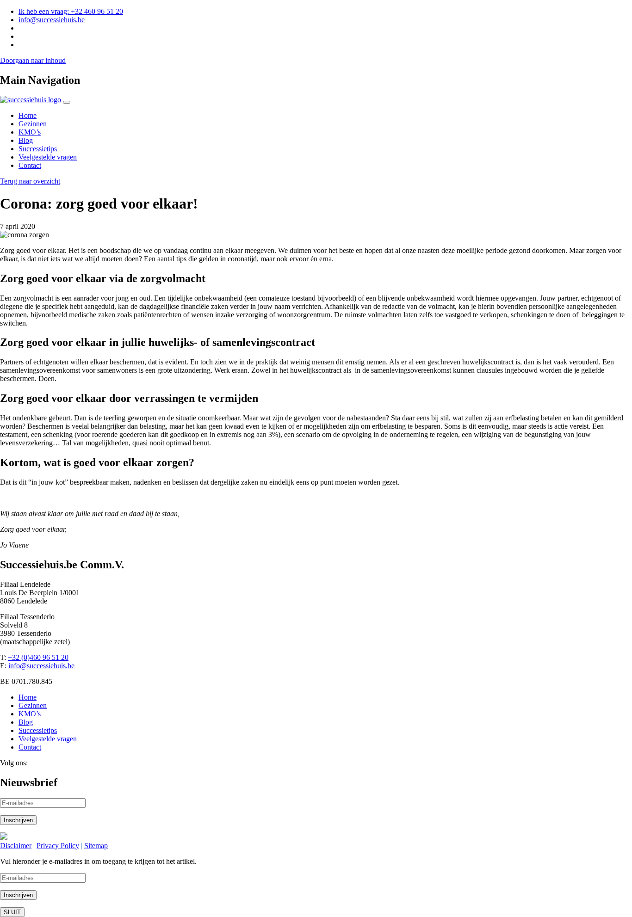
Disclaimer (15, 845)
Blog (26, 140)
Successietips (38, 149)
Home (28, 115)
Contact (30, 165)
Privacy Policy (58, 845)
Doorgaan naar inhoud (33, 60)
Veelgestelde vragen (48, 157)
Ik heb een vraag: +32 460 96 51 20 (71, 11)
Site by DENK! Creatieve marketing (61, 837)
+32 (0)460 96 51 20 (38, 657)
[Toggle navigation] (66, 102)
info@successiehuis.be (52, 20)
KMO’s (30, 132)
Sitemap (96, 845)
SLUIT (12, 912)
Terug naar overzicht (30, 181)
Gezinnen (33, 124)
